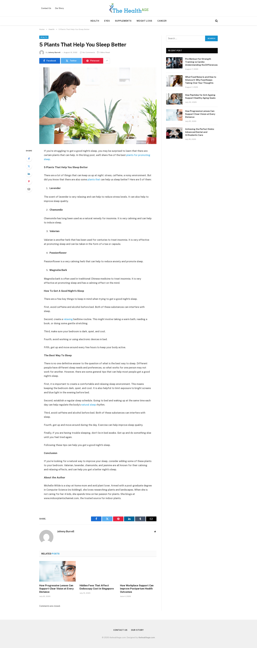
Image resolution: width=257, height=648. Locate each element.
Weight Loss (144, 21)
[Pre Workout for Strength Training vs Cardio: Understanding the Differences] (174, 63)
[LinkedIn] (29, 174)
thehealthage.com (146, 637)
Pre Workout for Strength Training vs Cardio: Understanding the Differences (201, 62)
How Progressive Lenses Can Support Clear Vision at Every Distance (56, 588)
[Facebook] (29, 159)
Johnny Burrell (54, 52)
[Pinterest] (29, 181)
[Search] (216, 21)
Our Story (59, 8)
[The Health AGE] (128, 8)
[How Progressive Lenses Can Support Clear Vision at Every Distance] (57, 571)
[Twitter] (29, 166)
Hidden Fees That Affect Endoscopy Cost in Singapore (97, 587)
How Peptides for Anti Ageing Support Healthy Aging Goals (200, 96)
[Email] (29, 189)
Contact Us (46, 8)
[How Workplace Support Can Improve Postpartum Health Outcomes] (138, 571)
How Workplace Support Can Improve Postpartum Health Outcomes (136, 588)
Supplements (123, 21)
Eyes (107, 21)
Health (94, 21)
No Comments (89, 52)
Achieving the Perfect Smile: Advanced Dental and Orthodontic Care (199, 132)
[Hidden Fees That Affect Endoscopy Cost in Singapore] (98, 571)
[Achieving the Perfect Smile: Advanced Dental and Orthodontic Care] (174, 133)
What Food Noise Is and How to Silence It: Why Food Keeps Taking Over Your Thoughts (200, 80)
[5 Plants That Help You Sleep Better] (97, 105)
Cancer (162, 21)
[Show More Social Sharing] (107, 61)
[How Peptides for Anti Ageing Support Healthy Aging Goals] (174, 99)
